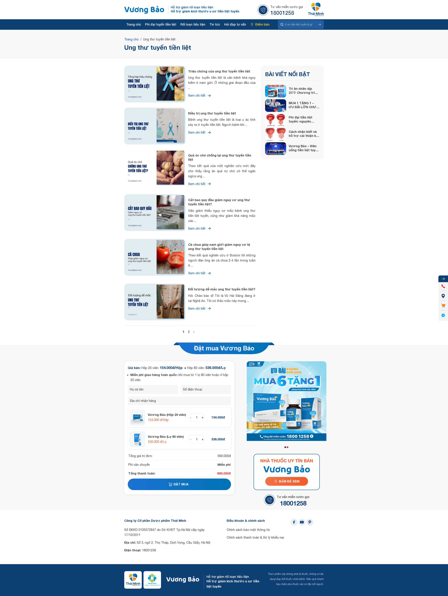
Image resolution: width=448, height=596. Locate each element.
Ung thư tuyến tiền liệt (157, 47)
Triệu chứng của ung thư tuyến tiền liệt (219, 71)
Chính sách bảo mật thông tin (248, 530)
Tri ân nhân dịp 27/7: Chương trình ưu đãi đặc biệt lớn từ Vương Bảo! (304, 91)
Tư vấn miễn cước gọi (286, 7)
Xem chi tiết (196, 95)
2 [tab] (287, 447)
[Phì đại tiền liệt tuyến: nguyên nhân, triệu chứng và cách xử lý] (275, 120)
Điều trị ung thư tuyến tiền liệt (212, 113)
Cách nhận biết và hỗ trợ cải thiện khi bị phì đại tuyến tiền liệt (304, 134)
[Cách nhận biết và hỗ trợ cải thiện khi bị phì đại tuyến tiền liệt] (275, 134)
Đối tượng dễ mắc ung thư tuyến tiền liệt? (221, 289)
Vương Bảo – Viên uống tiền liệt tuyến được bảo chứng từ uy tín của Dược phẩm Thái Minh (304, 148)
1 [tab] (285, 447)
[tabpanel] (286, 401)
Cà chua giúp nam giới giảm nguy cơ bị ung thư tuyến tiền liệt (219, 247)
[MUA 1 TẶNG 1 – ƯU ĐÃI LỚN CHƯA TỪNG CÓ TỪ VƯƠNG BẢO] (275, 105)
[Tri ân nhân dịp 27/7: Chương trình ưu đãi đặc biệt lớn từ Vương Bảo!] (275, 91)
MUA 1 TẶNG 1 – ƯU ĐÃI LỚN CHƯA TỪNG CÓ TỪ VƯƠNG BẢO (303, 105)
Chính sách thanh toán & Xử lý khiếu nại (255, 537)
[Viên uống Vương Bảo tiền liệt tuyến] (144, 9)
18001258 (282, 13)
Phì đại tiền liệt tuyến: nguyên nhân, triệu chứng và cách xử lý (303, 119)
